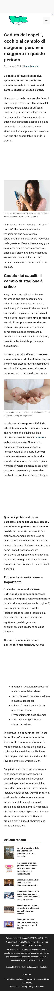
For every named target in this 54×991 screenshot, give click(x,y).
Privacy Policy (27, 986)
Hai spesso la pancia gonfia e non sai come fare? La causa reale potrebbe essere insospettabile (27, 868)
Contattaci (44, 967)
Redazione (14, 986)
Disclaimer (39, 986)
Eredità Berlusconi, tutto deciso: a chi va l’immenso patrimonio (28, 882)
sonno (40, 437)
